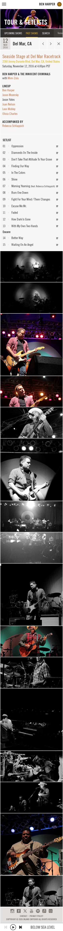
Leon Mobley (8, 109)
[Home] (50, 4)
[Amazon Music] (51, 911)
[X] (25, 911)
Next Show (51, 44)
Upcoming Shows (13, 33)
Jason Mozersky (10, 95)
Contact (23, 916)
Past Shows (32, 33)
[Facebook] (19, 911)
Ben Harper (8, 90)
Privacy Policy (36, 916)
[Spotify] (38, 911)
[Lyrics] (57, 146)
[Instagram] (12, 911)
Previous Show (43, 44)
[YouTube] (31, 911)
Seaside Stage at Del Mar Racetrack (31, 56)
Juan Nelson (8, 104)
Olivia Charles (9, 113)
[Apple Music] (44, 911)
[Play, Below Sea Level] (13, 927)
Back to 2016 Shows (59, 44)
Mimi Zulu (13, 78)
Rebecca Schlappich (13, 126)
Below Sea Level (43, 927)
